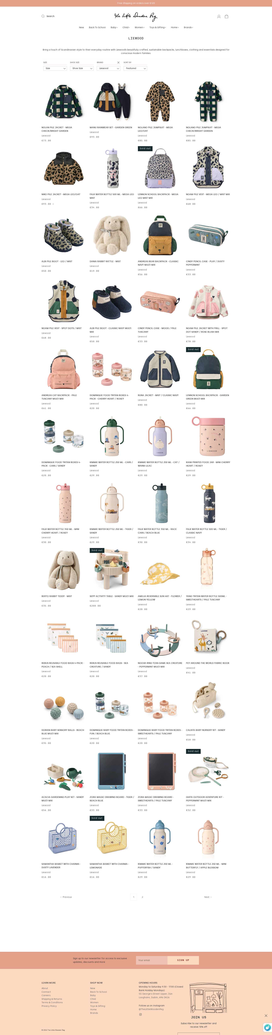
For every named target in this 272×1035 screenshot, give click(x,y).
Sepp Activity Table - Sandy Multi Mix (112, 596)
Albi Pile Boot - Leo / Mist (57, 261)
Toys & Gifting (157, 27)
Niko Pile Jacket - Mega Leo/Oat (61, 194)
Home (174, 27)
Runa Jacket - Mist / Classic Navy (158, 395)
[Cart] (226, 16)
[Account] (219, 16)
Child (125, 27)
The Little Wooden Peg (56, 1030)
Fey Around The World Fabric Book (207, 663)
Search (50, 16)
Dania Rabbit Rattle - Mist (105, 261)
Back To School (97, 27)
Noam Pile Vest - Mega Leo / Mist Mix (208, 194)
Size (45, 62)
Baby (113, 27)
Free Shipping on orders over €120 (136, 3)
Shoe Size (74, 62)
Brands (188, 27)
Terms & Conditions (52, 1002)
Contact (46, 992)
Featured (131, 68)
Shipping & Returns (52, 999)
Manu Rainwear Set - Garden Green (111, 127)
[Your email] (151, 960)
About (45, 988)
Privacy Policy (49, 1006)
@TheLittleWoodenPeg (151, 1009)
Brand (100, 62)
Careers (46, 995)
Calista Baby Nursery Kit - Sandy (205, 730)
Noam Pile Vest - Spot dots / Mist (62, 328)
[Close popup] (266, 986)
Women (139, 27)
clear (118, 62)
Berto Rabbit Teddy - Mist (57, 596)
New (81, 27)
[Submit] (45, 16)
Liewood (103, 68)
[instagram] (140, 1014)
